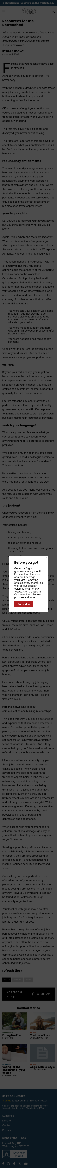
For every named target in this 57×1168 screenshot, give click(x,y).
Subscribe (24, 604)
